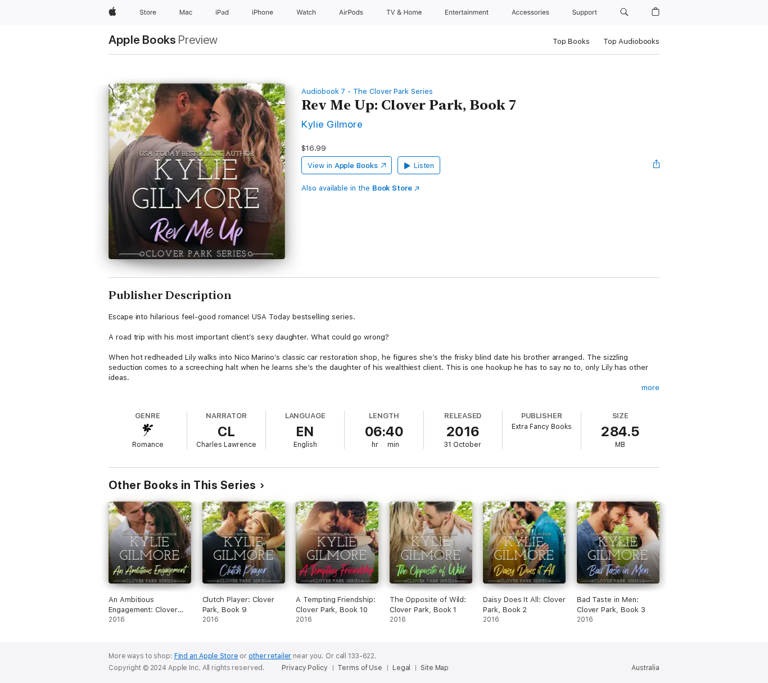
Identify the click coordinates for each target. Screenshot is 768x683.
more (650, 387)
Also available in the (356, 188)
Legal (401, 668)
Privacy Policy (304, 668)
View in (343, 165)
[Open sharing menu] (657, 165)
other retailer (270, 656)
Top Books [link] (571, 41)
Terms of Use (359, 668)
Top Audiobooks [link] (631, 41)
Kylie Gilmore (332, 124)
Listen (424, 165)
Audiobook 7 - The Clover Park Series (367, 91)
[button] (624, 12)
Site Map (435, 668)
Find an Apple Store (206, 656)
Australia (645, 668)
